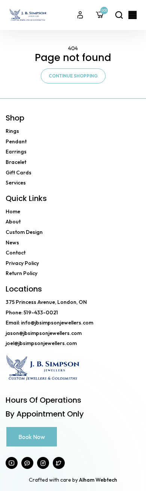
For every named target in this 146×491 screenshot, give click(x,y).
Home (13, 211)
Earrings (16, 151)
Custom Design (24, 232)
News (12, 242)
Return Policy (21, 273)
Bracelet (16, 162)
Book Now (31, 436)
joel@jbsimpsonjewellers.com (41, 343)
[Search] (119, 15)
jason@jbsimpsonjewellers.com (44, 333)
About (13, 221)
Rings (12, 131)
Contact (15, 252)
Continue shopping (73, 76)
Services (16, 182)
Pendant (16, 141)
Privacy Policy (22, 263)
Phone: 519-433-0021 (32, 312)
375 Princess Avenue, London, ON (46, 302)
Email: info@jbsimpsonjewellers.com (49, 322)
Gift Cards (18, 172)
